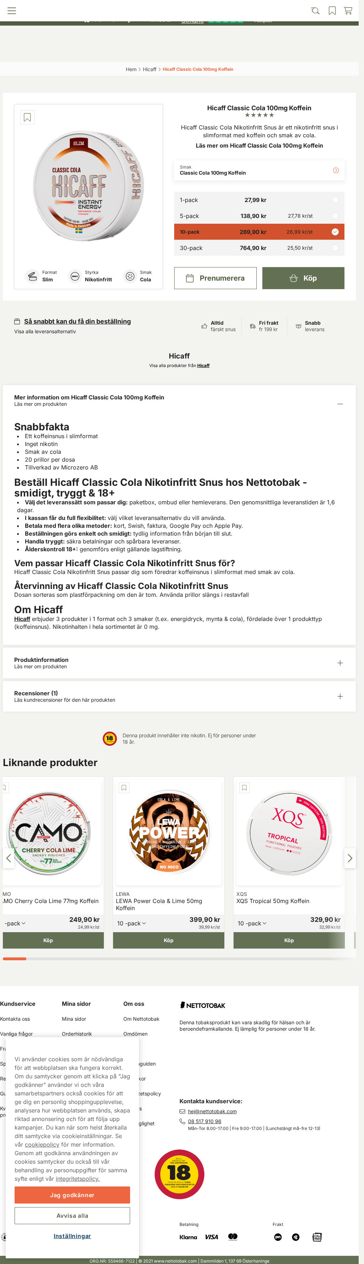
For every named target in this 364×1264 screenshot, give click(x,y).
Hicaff (22, 618)
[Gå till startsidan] (179, 36)
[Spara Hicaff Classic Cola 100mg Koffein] (27, 117)
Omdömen (135, 1034)
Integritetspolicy (142, 1093)
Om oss (133, 1003)
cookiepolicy (42, 1144)
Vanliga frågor (16, 1034)
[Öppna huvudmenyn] (47, 52)
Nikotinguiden (139, 1064)
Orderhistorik (77, 1034)
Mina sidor (76, 1003)
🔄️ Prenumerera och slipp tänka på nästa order (176, 7)
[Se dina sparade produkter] (223, 52)
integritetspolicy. (78, 1178)
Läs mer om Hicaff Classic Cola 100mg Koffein (259, 145)
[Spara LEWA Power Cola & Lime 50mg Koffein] (124, 787)
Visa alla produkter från (179, 365)
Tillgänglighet (139, 1123)
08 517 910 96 (204, 1121)
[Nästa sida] (350, 858)
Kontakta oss (15, 1019)
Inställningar (72, 1235)
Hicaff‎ (149, 69)
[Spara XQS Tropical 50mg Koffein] (244, 787)
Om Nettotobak (141, 1019)
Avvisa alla (73, 1215)
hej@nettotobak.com (212, 1111)
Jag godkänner (72, 1195)
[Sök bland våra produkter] (135, 52)
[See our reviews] (226, 19)
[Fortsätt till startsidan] (269, 1002)
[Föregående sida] (8, 858)
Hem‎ (131, 69)
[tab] (14, 958)
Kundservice (18, 1003)
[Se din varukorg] (311, 52)
